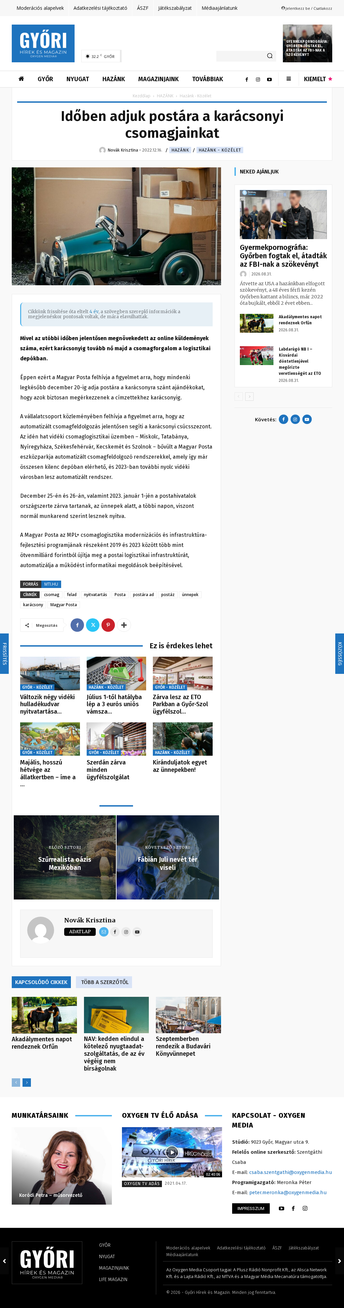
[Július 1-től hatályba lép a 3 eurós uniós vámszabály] (116, 673)
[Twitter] (92, 625)
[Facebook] (246, 79)
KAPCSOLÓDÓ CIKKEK (41, 982)
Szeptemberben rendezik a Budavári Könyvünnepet (183, 1046)
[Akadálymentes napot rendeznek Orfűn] (44, 1015)
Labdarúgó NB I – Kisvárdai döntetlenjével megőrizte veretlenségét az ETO (300, 361)
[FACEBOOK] (293, 1208)
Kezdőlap (141, 96)
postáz (168, 594)
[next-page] (27, 1082)
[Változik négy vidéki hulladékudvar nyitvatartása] (50, 673)
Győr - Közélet (37, 687)
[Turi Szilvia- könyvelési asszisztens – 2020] (62, 1166)
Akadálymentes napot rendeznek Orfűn (42, 1043)
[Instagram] (258, 79)
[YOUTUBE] (281, 1208)
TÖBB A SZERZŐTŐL (105, 982)
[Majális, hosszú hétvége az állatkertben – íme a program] (50, 739)
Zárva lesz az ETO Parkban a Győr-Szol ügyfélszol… (180, 704)
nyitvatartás (95, 594)
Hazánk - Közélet (220, 150)
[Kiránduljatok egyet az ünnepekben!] (183, 739)
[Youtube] (269, 79)
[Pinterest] (108, 625)
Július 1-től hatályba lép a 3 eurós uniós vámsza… (114, 704)
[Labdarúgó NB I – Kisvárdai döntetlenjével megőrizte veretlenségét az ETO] (256, 355)
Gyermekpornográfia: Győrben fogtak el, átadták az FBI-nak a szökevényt (307, 48)
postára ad (143, 594)
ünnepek (190, 594)
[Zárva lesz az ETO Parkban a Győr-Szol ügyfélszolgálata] (183, 673)
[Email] (104, 932)
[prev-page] (16, 1082)
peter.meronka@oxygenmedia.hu (288, 1192)
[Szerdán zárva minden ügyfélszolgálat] (116, 739)
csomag (51, 594)
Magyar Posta (63, 605)
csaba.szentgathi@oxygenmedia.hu (290, 1172)
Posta (120, 594)
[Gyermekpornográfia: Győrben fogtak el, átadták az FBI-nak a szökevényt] (283, 214)
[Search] (269, 56)
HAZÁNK (165, 96)
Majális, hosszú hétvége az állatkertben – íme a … (48, 773)
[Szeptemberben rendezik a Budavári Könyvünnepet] (188, 1015)
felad (72, 594)
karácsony (33, 605)
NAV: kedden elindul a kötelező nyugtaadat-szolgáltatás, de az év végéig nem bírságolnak (114, 1053)
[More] (124, 625)
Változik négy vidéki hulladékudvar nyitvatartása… (47, 704)
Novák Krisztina (89, 920)
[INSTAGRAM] (305, 1208)
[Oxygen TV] (172, 1152)
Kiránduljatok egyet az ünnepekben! (180, 766)
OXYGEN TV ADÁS (142, 1183)
